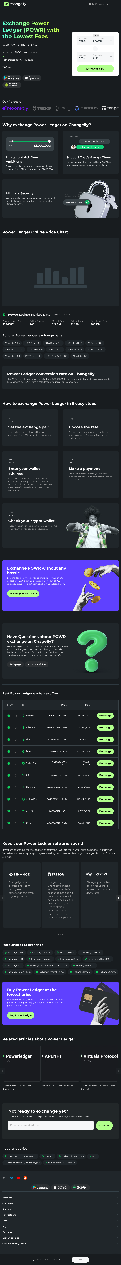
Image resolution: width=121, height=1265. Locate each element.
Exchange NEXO (14, 952)
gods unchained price (71, 1156)
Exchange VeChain (68, 959)
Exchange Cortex (106, 972)
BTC (64, 715)
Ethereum (31, 727)
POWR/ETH (84, 727)
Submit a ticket (36, 664)
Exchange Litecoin (40, 952)
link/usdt (47, 1156)
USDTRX (62, 764)
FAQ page (15, 664)
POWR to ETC (32, 343)
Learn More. (64, 1260)
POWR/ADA (84, 787)
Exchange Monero (90, 952)
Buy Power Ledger (20, 1015)
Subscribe (104, 1125)
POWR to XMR (74, 343)
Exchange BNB (13, 959)
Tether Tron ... (33, 763)
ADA (64, 787)
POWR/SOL (84, 811)
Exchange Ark (13, 965)
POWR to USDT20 (13, 349)
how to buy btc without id (60, 1162)
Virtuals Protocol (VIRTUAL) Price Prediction (98, 1087)
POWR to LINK (33, 356)
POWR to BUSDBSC (56, 356)
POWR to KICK (12, 356)
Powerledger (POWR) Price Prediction (17, 1087)
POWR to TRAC (95, 349)
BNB (28, 822)
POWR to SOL (94, 343)
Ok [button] (80, 1260)
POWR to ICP (36, 349)
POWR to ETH (74, 349)
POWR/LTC (84, 739)
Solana (29, 811)
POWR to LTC (55, 349)
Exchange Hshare (80, 972)
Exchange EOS (66, 952)
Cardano (30, 787)
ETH (64, 727)
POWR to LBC (79, 356)
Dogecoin (31, 751)
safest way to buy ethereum (20, 1156)
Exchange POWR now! (23, 593)
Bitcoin (30, 715)
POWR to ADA (12, 343)
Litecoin (30, 739)
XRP (28, 775)
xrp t (93, 1156)
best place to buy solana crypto (22, 1162)
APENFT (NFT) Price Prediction (58, 1085)
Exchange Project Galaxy (50, 972)
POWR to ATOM (53, 343)
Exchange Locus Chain (17, 972)
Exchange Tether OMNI (98, 959)
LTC (64, 739)
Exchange (105, 715)
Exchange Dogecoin (40, 959)
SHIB (64, 799)
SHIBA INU (31, 799)
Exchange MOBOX (84, 965)
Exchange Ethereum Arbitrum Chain (47, 965)
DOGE (63, 751)
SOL (64, 811)
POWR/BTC (84, 715)
